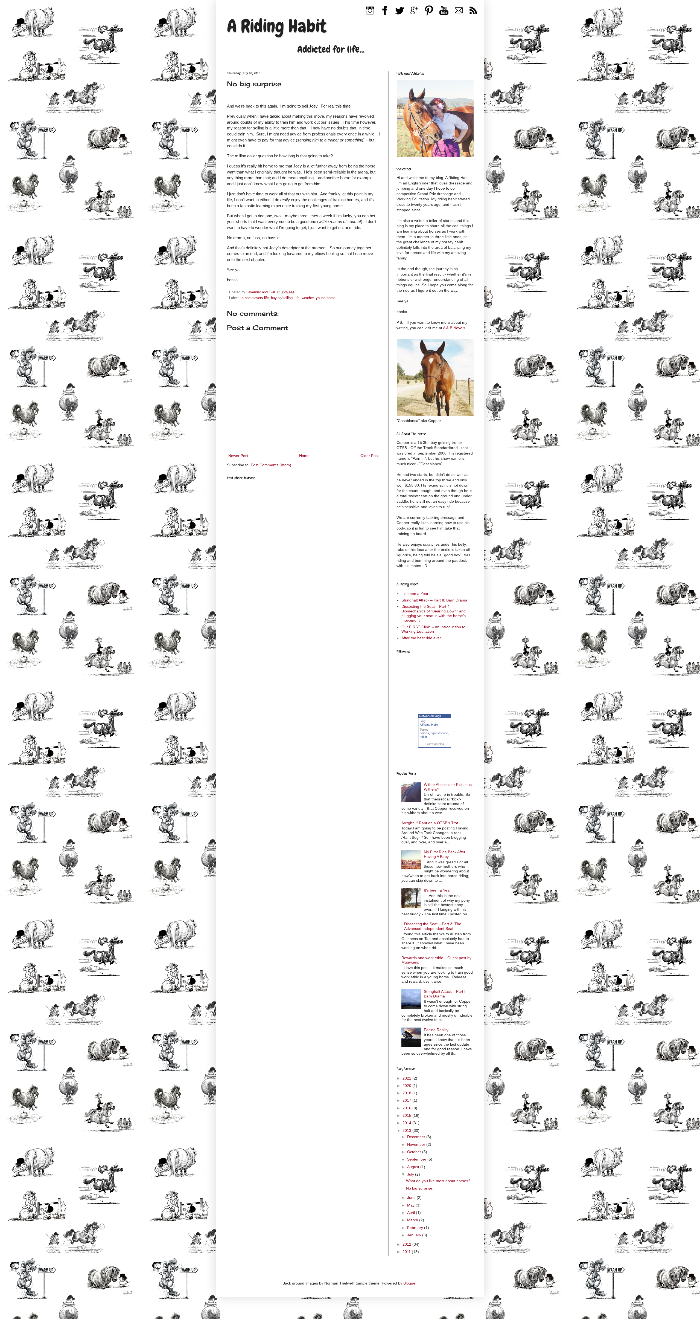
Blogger (409, 1283)
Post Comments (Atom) (271, 465)
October (414, 1152)
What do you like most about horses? (438, 1181)
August (413, 1167)
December (416, 1137)
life (297, 298)
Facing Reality (436, 1030)
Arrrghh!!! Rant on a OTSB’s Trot (429, 823)
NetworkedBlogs (430, 716)
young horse (325, 298)
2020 (407, 1085)
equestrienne (439, 733)
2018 (407, 1093)
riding (423, 736)
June (412, 1197)
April (411, 1212)
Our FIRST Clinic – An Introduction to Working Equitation (433, 629)
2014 (407, 1123)
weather (308, 298)
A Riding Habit (276, 26)
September (417, 1159)
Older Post (369, 455)
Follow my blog (434, 743)
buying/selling (282, 298)
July (411, 1174)
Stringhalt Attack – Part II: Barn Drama (434, 600)
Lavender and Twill (261, 292)
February (415, 1227)
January (414, 1235)
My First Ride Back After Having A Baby (444, 854)
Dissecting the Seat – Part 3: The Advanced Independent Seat (432, 926)
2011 (407, 1251)
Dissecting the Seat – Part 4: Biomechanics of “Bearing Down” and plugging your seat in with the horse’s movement (433, 613)
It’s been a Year (414, 593)
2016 (407, 1108)
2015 (407, 1115)
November (416, 1144)
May (411, 1205)
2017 (407, 1100)
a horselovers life (255, 298)
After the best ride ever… (423, 638)
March (413, 1220)
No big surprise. (419, 1188)
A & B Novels (454, 328)
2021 (407, 1078)
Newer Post (238, 455)
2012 (407, 1244)
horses (424, 733)
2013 (407, 1130)
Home (304, 455)
